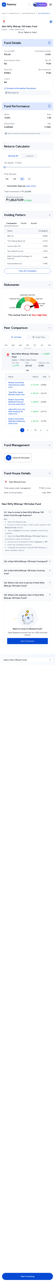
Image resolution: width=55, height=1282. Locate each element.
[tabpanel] (27, 251)
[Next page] (47, 430)
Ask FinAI (42, 5)
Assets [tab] (34, 223)
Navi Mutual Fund (29, 13)
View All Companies (27, 271)
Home (4, 13)
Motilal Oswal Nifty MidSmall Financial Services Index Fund (16, 401)
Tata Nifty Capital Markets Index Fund (16, 393)
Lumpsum (30, 156)
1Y (22, 179)
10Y (49, 345)
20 (35, 430)
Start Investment (27, 641)
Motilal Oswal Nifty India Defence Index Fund (16, 384)
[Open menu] (50, 4)
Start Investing (27, 1276)
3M (7, 179)
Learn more (30, 186)
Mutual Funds (14, 13)
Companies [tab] (11, 223)
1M (5, 345)
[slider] (4, 167)
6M (14, 179)
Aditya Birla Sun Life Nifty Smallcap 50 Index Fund (16, 411)
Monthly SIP (13, 156)
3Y (29, 179)
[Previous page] (40, 430)
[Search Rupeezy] (29, 4)
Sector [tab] (24, 223)
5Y (42, 345)
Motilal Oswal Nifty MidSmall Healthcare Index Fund (16, 421)
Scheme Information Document (21, 88)
